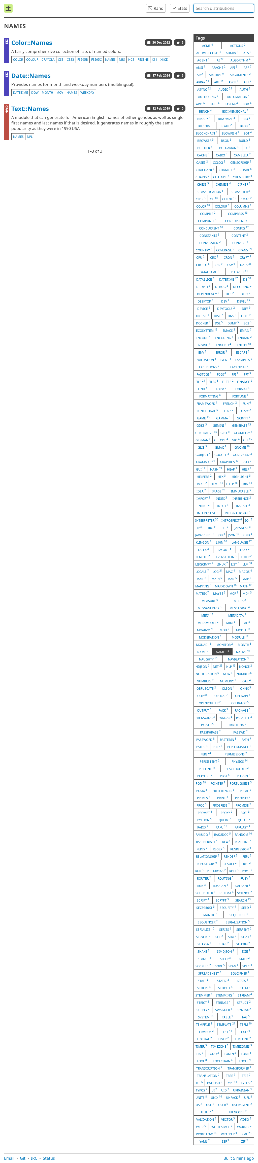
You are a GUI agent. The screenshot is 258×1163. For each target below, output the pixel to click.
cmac (246, 198)
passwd (240, 732)
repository (207, 863)
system (205, 1016)
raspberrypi (206, 841)
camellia (242, 154)
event (225, 359)
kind (247, 534)
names (110, 59)
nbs (122, 59)
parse (207, 724)
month (47, 92)
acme (207, 45)
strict (203, 1002)
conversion (210, 242)
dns (232, 315)
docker (203, 322)
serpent (243, 929)
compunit (207, 220)
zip (244, 1141)
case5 (202, 162)
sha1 (246, 936)
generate (241, 425)
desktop (205, 301)
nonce (245, 666)
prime (245, 790)
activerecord (208, 52)
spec (247, 965)
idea (201, 490)
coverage (225, 249)
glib (202, 447)
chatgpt (221, 176)
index (221, 498)
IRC (34, 1158)
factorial (239, 366)
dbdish (203, 286)
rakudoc (222, 834)
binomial (226, 118)
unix (216, 1097)
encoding (224, 337)
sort (220, 965)
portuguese (241, 783)
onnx (245, 688)
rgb (199, 870)
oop (202, 695)
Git (22, 1158)
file (200, 381)
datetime (20, 92)
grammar (205, 461)
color (18, 59)
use (210, 1104)
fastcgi (204, 374)
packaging (205, 717)
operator (240, 702)
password (205, 739)
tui (199, 1082)
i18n (246, 483)
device (203, 308)
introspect (231, 520)
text (244, 1031)
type (231, 1082)
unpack (233, 1097)
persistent (209, 761)
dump (233, 322)
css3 (70, 59)
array (202, 81)
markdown (226, 585)
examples (243, 359)
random (243, 834)
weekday (87, 92)
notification (207, 673)
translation (208, 1075)
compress (238, 213)
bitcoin (205, 125)
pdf (217, 746)
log (217, 571)
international (237, 512)
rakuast (242, 826)
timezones (242, 1046)
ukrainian (242, 1089)
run (201, 885)
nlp (231, 666)
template (226, 1024)
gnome (242, 447)
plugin (243, 775)
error (221, 352)
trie (246, 1075)
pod (201, 783)
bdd (247, 103)
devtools (226, 308)
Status (49, 1158)
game (203, 417)
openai (221, 695)
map (246, 578)
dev (225, 301)
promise (243, 805)
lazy (244, 549)
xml (246, 1133)
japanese (243, 527)
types (246, 1082)
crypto (203, 264)
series (225, 929)
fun (247, 403)
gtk (247, 461)
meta (207, 615)
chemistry (242, 176)
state (203, 980)
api (234, 67)
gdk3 (202, 425)
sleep (225, 958)
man (232, 578)
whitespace (221, 1126)
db (247, 279)
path (246, 739)
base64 (231, 103)
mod (224, 629)
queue (244, 819)
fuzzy (245, 410)
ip (199, 527)
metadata (237, 615)
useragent (242, 1104)
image (218, 490)
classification (210, 191)
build (244, 140)
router (204, 878)
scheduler (205, 892)
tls (199, 1053)
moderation (210, 637)
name (202, 651)
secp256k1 (205, 907)
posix (201, 790)
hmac (201, 483)
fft (247, 374)
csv (231, 264)
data (245, 264)
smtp (244, 958)
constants (209, 235)
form (221, 388)
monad (203, 644)
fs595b (82, 59)
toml (246, 1053)
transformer (239, 1068)
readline (243, 841)
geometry (243, 432)
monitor (224, 644)
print (222, 797)
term (246, 1024)
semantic (208, 914)
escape (242, 352)
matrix (202, 593)
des (230, 293)
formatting (210, 395)
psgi (245, 812)
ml (246, 622)
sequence (239, 914)
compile (207, 213)
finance (244, 381)
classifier (241, 191)
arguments (240, 74)
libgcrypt (204, 564)
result (230, 863)
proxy (226, 812)
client (229, 198)
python (204, 819)
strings (223, 1002)
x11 (154, 59)
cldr (201, 198)
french (230, 403)
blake (226, 125)
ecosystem (206, 330)
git (247, 439)
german (203, 439)
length (203, 556)
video (245, 1119)
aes (247, 52)
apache (218, 67)
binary (203, 118)
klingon (203, 542)
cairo (221, 154)
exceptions (209, 366)
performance (239, 746)
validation (206, 1119)
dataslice (205, 279)
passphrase (210, 732)
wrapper (229, 1133)
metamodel (208, 622)
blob (245, 125)
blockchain (206, 133)
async (204, 89)
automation (238, 96)
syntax (244, 1009)
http (232, 483)
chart (246, 169)
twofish (214, 1082)
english (223, 344)
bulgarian (229, 147)
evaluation (206, 359)
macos (245, 571)
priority (242, 797)
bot (247, 133)
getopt (221, 439)
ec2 (247, 322)
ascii (234, 81)
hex (222, 476)
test (226, 1031)
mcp (234, 593)
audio (225, 89)
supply (203, 1009)
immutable (241, 490)
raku (221, 826)
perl (206, 753)
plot (225, 775)
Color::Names (31, 42)
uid (225, 1089)
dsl (219, 322)
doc (246, 315)
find (202, 388)
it (225, 527)
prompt (205, 812)
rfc (247, 863)
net (217, 666)
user (223, 1104)
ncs (131, 59)
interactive (207, 512)
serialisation (238, 921)
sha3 (224, 943)
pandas (225, 717)
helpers (204, 476)
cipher (244, 184)
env (202, 352)
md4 (247, 593)
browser (205, 140)
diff (246, 308)
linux (222, 564)
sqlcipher (240, 973)
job (221, 534)
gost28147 (242, 454)
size (246, 951)
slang (204, 958)
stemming (225, 995)
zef (225, 1141)
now (228, 673)
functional (207, 410)
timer (201, 1046)
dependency (208, 293)
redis (202, 848)
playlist (204, 775)
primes (203, 797)
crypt (245, 257)
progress (221, 805)
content (240, 235)
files (213, 381)
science (244, 892)
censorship (240, 162)
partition (237, 724)
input (223, 505)
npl (30, 137)
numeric (228, 680)
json (233, 534)
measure (210, 600)
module (240, 637)
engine (203, 344)
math (246, 585)
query (225, 819)
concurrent (211, 227)
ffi (235, 374)
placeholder (237, 768)
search (243, 900)
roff (234, 870)
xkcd (164, 59)
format (242, 388)
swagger (223, 1009)
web (201, 1126)
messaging (240, 607)
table (227, 1016)
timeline (243, 1038)
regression (240, 848)
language (242, 542)
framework (207, 403)
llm (247, 564)
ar (200, 74)
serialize (205, 929)
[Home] (8, 8)
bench (205, 111)
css (60, 59)
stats (243, 980)
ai (220, 59)
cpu (200, 257)
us (199, 1104)
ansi (201, 67)
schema (226, 892)
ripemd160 (216, 870)
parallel (244, 717)
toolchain (223, 1060)
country (204, 249)
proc (202, 805)
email (245, 330)
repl (246, 856)
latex (203, 549)
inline (204, 505)
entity (244, 344)
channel (227, 169)
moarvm (205, 629)
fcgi (221, 374)
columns (242, 206)
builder (204, 147)
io (248, 520)
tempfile (204, 1024)
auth (245, 89)
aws (200, 103)
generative (206, 432)
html (217, 483)
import (203, 498)
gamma (223, 417)
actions (237, 45)
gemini (219, 425)
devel (243, 301)
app (247, 67)
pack (223, 710)
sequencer (208, 921)
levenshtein (225, 556)
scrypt (222, 900)
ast (247, 81)
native (243, 651)
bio (246, 118)
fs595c (96, 59)
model (243, 629)
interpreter (206, 520)
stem (245, 987)
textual (204, 1038)
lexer (246, 556)
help (246, 469)
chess (203, 184)
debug (221, 286)
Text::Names (30, 108)
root (247, 870)
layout (224, 549)
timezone (220, 1046)
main (217, 578)
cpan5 (245, 249)
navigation (238, 658)
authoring (208, 96)
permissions (236, 753)
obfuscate (206, 688)
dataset (239, 271)
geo (225, 432)
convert (240, 242)
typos (201, 1089)
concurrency (237, 220)
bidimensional (235, 111)
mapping (203, 585)
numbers (205, 680)
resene (143, 59)
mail (201, 578)
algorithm (240, 59)
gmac (220, 447)
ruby (245, 878)
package (242, 710)
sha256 (204, 943)
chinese (223, 184)
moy (59, 92)
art (218, 81)
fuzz (229, 410)
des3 (245, 293)
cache (203, 154)
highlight (241, 476)
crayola (48, 59)
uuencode (237, 1111)
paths (202, 746)
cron (229, 257)
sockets (203, 965)
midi (231, 622)
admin (232, 52)
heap (232, 469)
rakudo (203, 834)
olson (228, 688)
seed (246, 907)
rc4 (226, 841)
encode (203, 337)
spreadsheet (209, 973)
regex (218, 848)
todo (213, 1053)
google (221, 454)
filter (228, 381)
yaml (205, 1141)
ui (214, 1089)
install (243, 505)
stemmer (204, 995)
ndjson (202, 666)
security (228, 907)
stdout (225, 987)
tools (245, 1060)
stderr (204, 987)
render (231, 856)
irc (212, 527)
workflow (206, 1133)
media (240, 600)
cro (214, 257)
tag (246, 1016)
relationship (207, 856)
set (219, 936)
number (244, 673)
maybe (219, 593)
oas (246, 680)
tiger (223, 1038)
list (235, 564)
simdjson (225, 951)
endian (245, 337)
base (214, 103)
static (223, 980)
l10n (221, 542)
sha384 (243, 943)
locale (202, 571)
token (230, 1053)
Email (9, 1158)
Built (238, 1158)
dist (218, 315)
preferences (223, 790)
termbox (205, 1031)
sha (232, 936)
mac (230, 571)
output (204, 710)
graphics (229, 461)
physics (240, 761)
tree (230, 1075)
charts (202, 176)
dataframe (209, 271)
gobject (203, 454)
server (203, 936)
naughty (208, 658)
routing (226, 878)
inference (242, 498)
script (203, 900)
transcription (209, 1068)
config (241, 227)
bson (226, 140)
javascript (204, 534)
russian (220, 885)
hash (216, 469)
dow (35, 92)
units (201, 1097)
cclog (219, 162)
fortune (240, 395)
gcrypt (243, 417)
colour (32, 59)
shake (203, 951)
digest (202, 315)
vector (228, 1119)
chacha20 (205, 169)
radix (202, 826)
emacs (228, 330)
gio (236, 439)
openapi (242, 695)
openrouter (210, 702)
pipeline (207, 768)
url (248, 1097)
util (207, 1111)
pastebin (228, 739)
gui (200, 469)
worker (244, 1126)
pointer (217, 783)
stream (245, 995)
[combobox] (224, 8)
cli (214, 198)
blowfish (230, 133)
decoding (242, 286)
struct (244, 1002)
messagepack (209, 607)
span (233, 965)
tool (202, 1060)
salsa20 (242, 885)
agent (203, 59)
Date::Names (31, 75)
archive (216, 74)
